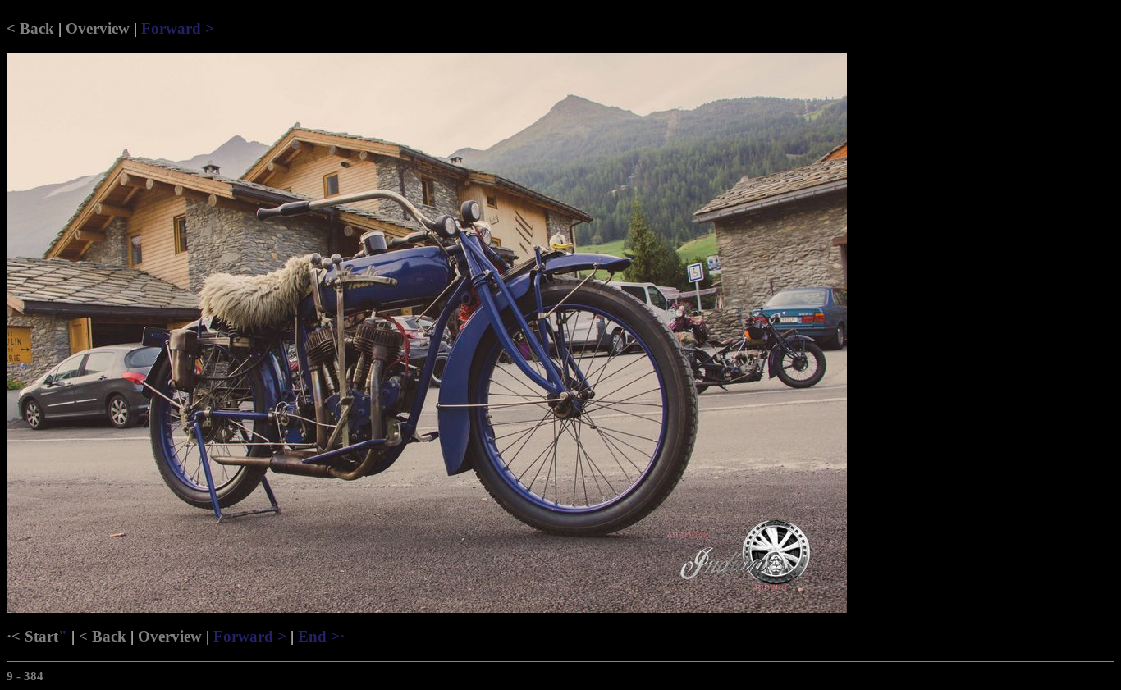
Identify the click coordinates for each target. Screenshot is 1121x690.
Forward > (177, 28)
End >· (321, 636)
